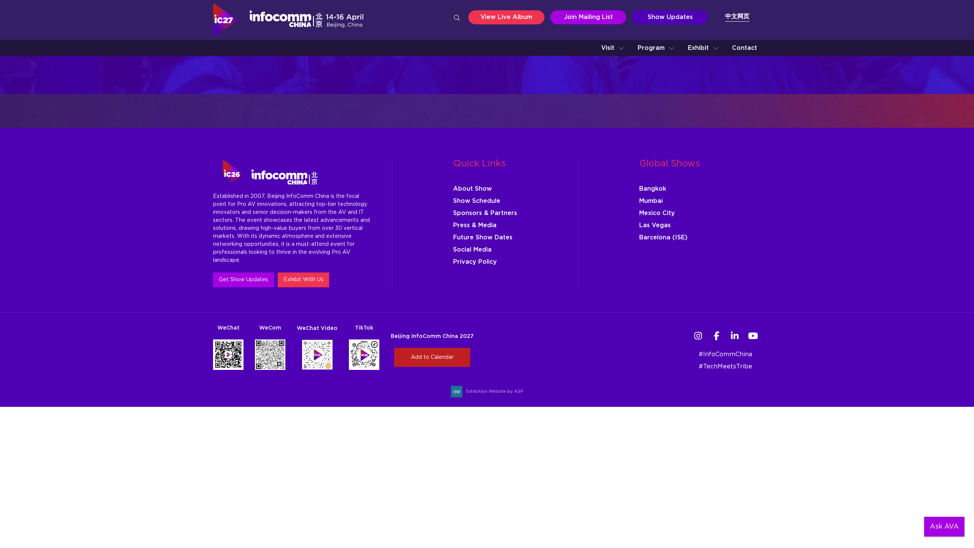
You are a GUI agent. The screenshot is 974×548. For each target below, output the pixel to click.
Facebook (716, 336)
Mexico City (657, 213)
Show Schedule (476, 201)
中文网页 (737, 16)
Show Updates (670, 17)
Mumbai (651, 201)
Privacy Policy (475, 262)
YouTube (753, 336)
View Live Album (506, 17)
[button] (612, 48)
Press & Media (475, 225)
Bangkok (652, 189)
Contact (744, 48)
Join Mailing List (588, 17)
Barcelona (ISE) (663, 237)
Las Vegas (655, 225)
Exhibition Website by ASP (494, 391)
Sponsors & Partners (485, 213)
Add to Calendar (432, 357)
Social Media (472, 250)
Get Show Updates (243, 279)
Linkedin (734, 336)
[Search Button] (457, 17)
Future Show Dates (482, 237)
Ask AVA (944, 526)
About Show (472, 189)
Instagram (698, 336)
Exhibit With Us (303, 279)
